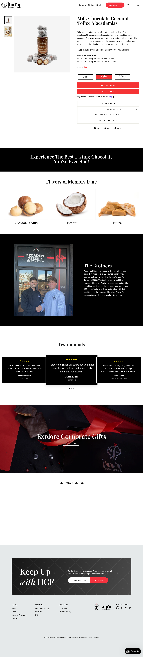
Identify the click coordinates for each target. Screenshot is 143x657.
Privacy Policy (83, 638)
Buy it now (108, 91)
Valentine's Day (65, 612)
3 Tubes (104, 77)
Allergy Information (108, 109)
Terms (90, 638)
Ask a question (108, 120)
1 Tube (85, 77)
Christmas (63, 608)
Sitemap (96, 638)
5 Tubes (122, 77)
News (14, 612)
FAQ (36, 615)
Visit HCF (99, 5)
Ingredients (108, 103)
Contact (15, 618)
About (14, 608)
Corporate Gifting (86, 5)
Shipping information (108, 115)
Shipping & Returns (19, 615)
